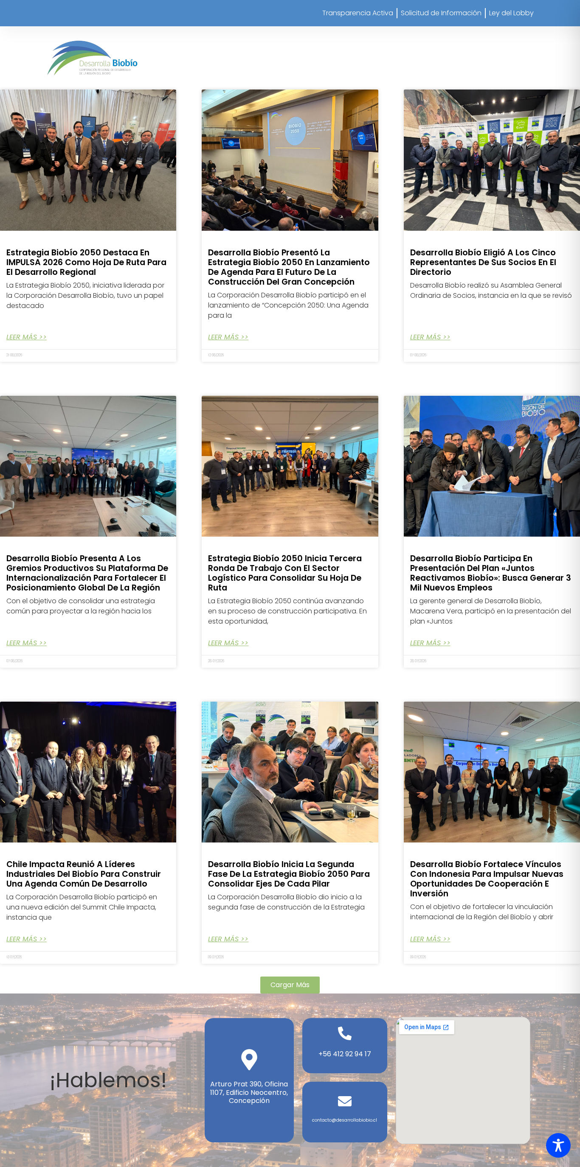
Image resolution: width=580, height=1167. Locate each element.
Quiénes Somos (304, 67)
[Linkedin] (499, 42)
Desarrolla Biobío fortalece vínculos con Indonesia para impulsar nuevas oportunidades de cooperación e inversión (486, 879)
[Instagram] (429, 42)
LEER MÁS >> (26, 337)
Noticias (514, 67)
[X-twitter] (476, 42)
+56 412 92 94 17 (344, 1054)
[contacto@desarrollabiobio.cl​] (345, 1101)
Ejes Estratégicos (382, 67)
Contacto (517, 78)
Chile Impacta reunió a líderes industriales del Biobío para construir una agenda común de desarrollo (83, 874)
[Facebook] (453, 42)
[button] (290, 985)
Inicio (257, 67)
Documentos (455, 67)
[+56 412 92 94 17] (345, 1033)
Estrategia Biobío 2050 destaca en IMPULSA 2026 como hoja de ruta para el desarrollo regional (86, 262)
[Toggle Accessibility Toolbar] (558, 1145)
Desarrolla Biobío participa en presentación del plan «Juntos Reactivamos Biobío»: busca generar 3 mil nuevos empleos (490, 573)
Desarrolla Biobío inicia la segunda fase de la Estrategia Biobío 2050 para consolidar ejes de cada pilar (289, 874)
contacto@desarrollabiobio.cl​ (344, 1120)
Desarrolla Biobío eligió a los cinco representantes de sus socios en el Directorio (483, 262)
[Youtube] (523, 42)
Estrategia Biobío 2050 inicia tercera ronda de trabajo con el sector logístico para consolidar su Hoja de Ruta (285, 573)
